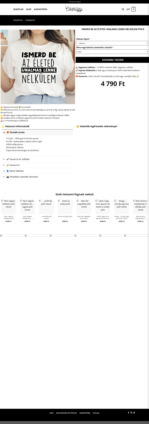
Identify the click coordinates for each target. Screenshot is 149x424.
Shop (28, 9)
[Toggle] (4, 132)
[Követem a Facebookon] (128, 413)
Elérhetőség (40, 9)
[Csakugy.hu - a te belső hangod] (74, 9)
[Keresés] (123, 9)
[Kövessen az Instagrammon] (131, 413)
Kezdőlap (18, 9)
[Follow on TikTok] (134, 413)
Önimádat (30, 20)
